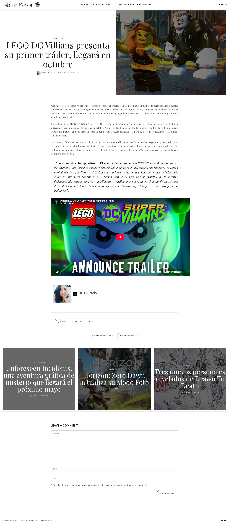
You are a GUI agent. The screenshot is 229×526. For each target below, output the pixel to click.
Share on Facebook (103, 336)
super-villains (76, 321)
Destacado (65, 73)
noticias (62, 321)
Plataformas (126, 4)
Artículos (97, 4)
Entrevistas (144, 4)
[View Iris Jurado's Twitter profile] (75, 294)
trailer (89, 321)
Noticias (75, 73)
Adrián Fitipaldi (40, 396)
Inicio (84, 4)
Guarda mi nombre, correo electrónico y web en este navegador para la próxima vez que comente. (100, 485)
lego (54, 321)
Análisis (111, 4)
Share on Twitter (130, 336)
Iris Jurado (49, 73)
